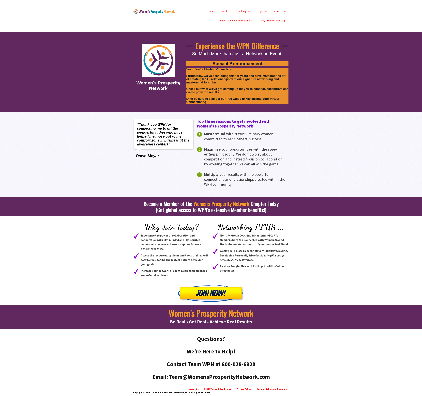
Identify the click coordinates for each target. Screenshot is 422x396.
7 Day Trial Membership (272, 20)
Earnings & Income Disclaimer (272, 389)
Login (260, 11)
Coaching (241, 11)
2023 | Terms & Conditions (217, 389)
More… (278, 11)
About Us (194, 389)
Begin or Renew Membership (236, 20)
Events (224, 11)
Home (210, 11)
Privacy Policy (244, 389)
